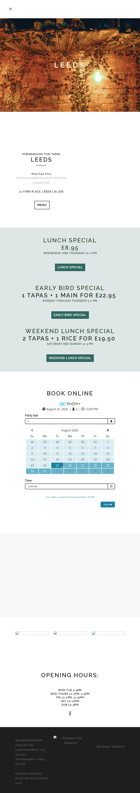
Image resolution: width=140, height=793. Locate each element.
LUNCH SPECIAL (70, 267)
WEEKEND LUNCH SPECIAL (70, 358)
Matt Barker (118, 746)
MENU (42, 205)
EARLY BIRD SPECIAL (70, 315)
